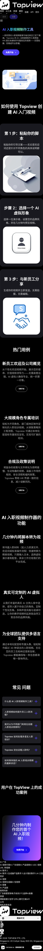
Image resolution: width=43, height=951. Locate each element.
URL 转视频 (5, 867)
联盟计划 (7, 899)
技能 (27, 12)
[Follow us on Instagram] (21, 927)
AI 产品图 (4, 887)
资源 (15, 11)
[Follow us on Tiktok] (21, 936)
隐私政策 (4, 905)
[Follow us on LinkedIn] (21, 925)
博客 (2, 899)
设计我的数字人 (30, 873)
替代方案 (23, 899)
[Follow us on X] (21, 922)
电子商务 (15, 893)
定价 (37, 12)
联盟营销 (7, 893)
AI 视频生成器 (6, 882)
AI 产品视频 (25, 865)
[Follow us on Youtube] (21, 930)
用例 (2, 11)
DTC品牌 (23, 893)
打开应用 (37, 947)
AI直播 (30, 893)
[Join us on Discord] (21, 933)
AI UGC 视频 (35, 865)
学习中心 (15, 899)
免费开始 (9, 52)
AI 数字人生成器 (7, 873)
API (31, 12)
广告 (2, 893)
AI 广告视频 (15, 865)
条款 (9, 905)
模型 (21, 11)
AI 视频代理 (5, 865)
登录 (4, 17)
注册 (13, 17)
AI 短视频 (16, 882)
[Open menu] (1, 20)
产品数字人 (18, 873)
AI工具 (8, 11)
